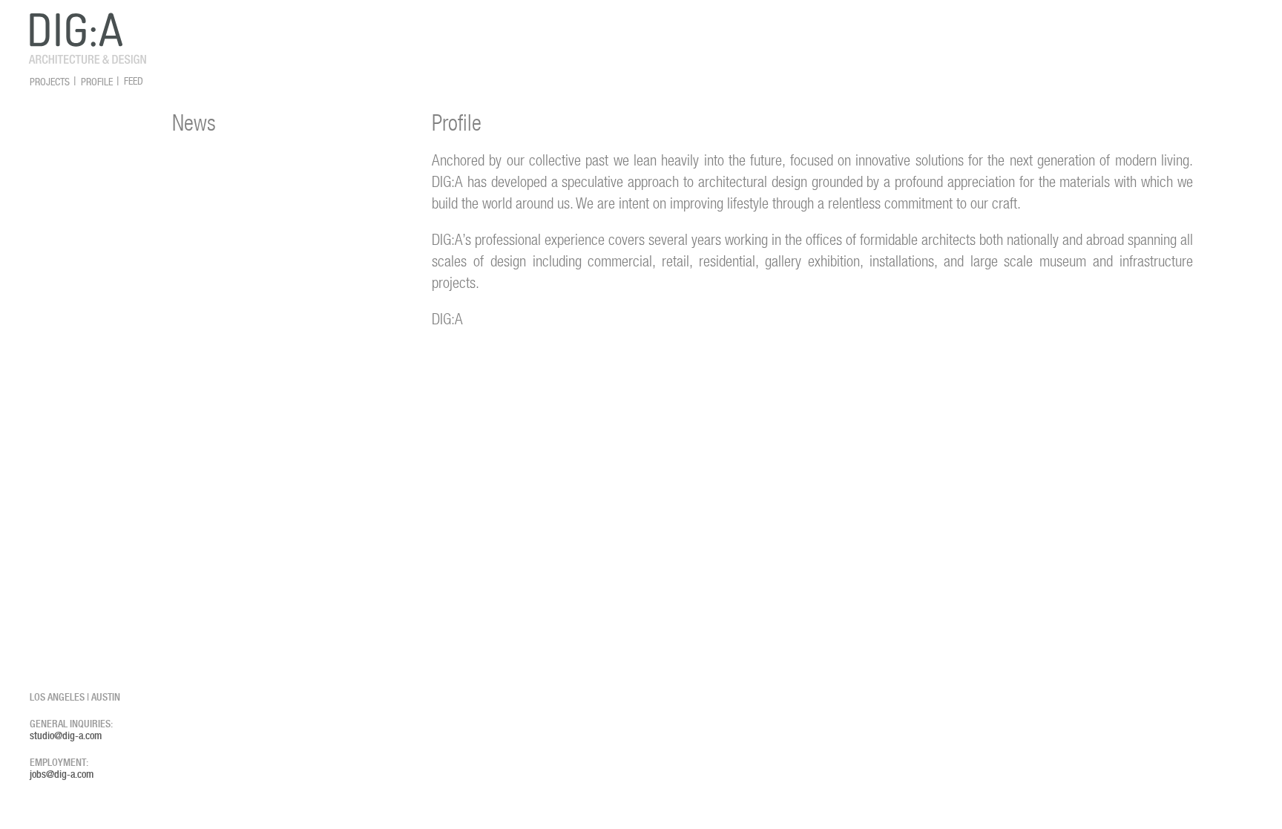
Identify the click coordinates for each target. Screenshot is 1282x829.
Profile (97, 82)
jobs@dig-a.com (61, 774)
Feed (133, 82)
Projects (50, 82)
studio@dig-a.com (66, 735)
